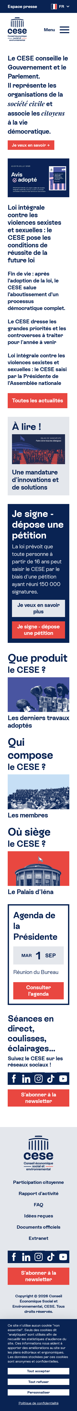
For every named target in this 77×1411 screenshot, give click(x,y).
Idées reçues (38, 1216)
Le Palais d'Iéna (30, 892)
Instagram (38, 1078)
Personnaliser (38, 1392)
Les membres (28, 815)
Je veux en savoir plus (39, 608)
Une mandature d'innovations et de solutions (35, 479)
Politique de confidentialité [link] (39, 1403)
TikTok (51, 1078)
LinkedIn (26, 1078)
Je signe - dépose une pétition (38, 629)
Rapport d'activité (39, 1193)
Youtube (63, 1078)
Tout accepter (38, 1371)
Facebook (14, 1078)
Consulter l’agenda (38, 990)
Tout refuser (38, 1382)
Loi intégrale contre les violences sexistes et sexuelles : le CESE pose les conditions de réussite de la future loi (34, 234)
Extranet (38, 1238)
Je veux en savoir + (31, 145)
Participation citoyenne (38, 1182)
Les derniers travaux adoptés (38, 721)
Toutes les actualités (37, 400)
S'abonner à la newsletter (38, 1098)
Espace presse (22, 6)
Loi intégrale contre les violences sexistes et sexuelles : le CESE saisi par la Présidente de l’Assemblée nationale (37, 369)
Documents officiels (38, 1227)
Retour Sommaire (38, 1153)
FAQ (38, 1204)
